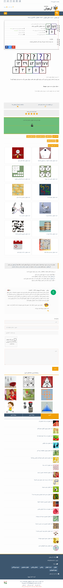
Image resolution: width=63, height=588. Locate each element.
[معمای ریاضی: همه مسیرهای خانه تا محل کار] (31, 394)
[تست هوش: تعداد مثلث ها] (49, 407)
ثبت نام (10, 7)
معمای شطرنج (15, 266)
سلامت (26, 581)
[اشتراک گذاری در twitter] (10, 47)
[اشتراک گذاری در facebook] (6, 47)
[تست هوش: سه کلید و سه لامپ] (13, 382)
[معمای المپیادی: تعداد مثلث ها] (49, 382)
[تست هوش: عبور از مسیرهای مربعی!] (49, 394)
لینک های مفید (37, 585)
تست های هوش (48, 18)
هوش (39, 266)
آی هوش (56, 18)
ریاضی (35, 266)
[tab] (13, 415)
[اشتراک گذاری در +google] (13, 47)
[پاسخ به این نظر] (48, 311)
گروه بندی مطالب (30, 585)
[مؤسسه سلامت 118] (5, 582)
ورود (5, 7)
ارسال (55, 369)
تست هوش (28, 266)
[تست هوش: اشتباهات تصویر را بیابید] (13, 394)
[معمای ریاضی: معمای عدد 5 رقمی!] (31, 407)
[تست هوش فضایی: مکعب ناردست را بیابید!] (31, 382)
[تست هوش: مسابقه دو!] (13, 407)
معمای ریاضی (22, 266)
